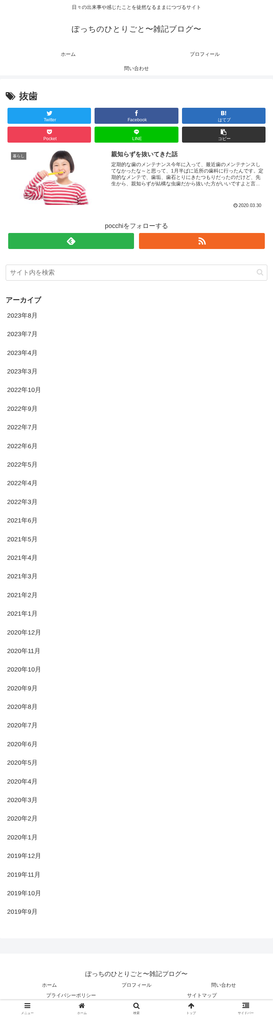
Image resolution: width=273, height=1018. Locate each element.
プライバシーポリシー (71, 995)
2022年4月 (22, 483)
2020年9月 (22, 688)
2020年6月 (22, 744)
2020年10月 (24, 669)
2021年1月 (22, 613)
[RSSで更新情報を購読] (201, 241)
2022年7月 (22, 427)
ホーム (49, 985)
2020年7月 (22, 725)
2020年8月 (22, 706)
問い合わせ (223, 985)
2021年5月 (22, 539)
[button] (224, 135)
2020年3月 (22, 800)
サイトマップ (202, 995)
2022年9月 (22, 408)
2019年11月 (24, 874)
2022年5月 (22, 464)
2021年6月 (22, 520)
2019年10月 (24, 893)
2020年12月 (24, 632)
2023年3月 (22, 371)
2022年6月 (22, 446)
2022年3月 (22, 501)
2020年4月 (22, 781)
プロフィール (136, 985)
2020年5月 (22, 762)
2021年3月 (22, 576)
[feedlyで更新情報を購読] (71, 241)
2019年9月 (22, 911)
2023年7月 (22, 334)
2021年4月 (22, 557)
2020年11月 (24, 650)
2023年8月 (22, 315)
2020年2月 (22, 818)
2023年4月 (22, 352)
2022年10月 (24, 389)
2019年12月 (24, 855)
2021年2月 (22, 595)
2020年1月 (22, 837)
